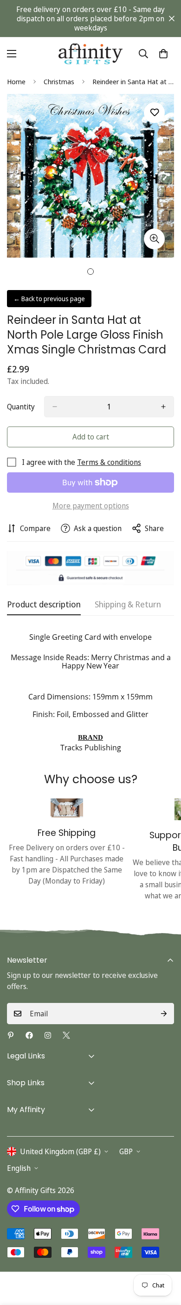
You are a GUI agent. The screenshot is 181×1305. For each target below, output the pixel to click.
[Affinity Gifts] (90, 53)
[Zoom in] (154, 239)
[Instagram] (48, 1035)
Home (16, 81)
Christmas (59, 81)
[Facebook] (29, 1035)
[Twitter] (66, 1035)
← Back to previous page (49, 298)
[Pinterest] (10, 1035)
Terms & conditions (109, 462)
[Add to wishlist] (154, 112)
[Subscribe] (164, 1013)
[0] (163, 53)
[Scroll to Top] (164, 1256)
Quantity (21, 407)
